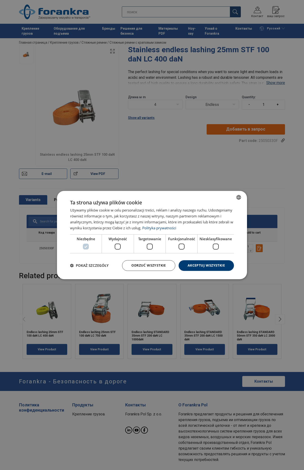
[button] (89, 265)
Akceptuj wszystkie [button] (206, 265)
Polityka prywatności (159, 228)
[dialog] (152, 235)
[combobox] (238, 197)
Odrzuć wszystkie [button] (148, 265)
